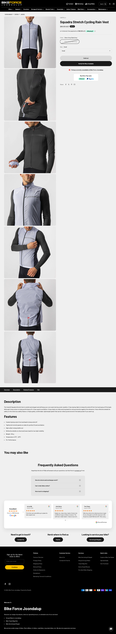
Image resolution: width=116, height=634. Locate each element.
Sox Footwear (104, 563)
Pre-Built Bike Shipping (85, 570)
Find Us (58, 539)
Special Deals (104, 560)
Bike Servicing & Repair (85, 557)
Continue (15, 567)
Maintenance (102, 9)
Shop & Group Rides (84, 560)
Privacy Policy (37, 560)
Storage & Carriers (36, 9)
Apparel (17, 9)
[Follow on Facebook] (5, 584)
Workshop (80, 4)
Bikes (10, 9)
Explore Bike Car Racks (107, 557)
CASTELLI (63, 17)
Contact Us (20, 539)
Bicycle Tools (50, 9)
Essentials (60, 9)
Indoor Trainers (71, 9)
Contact (71, 4)
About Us (62, 557)
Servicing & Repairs (95, 539)
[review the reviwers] (49, 506)
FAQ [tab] (38, 389)
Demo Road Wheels (84, 567)
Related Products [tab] (28, 389)
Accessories (91, 9)
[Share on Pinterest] (71, 84)
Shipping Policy (37, 563)
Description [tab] (16, 389)
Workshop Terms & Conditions (42, 576)
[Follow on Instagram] (9, 584)
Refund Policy (37, 567)
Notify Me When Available (86, 63)
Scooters (26, 9)
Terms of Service (38, 557)
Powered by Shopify (26, 590)
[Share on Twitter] (68, 84)
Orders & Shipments (39, 570)
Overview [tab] (7, 389)
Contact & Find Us (64, 560)
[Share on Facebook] (65, 84)
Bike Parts (81, 9)
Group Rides (91, 4)
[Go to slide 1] (65, 520)
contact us (78, 470)
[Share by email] (74, 84)
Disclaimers (36, 573)
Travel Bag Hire (82, 563)
